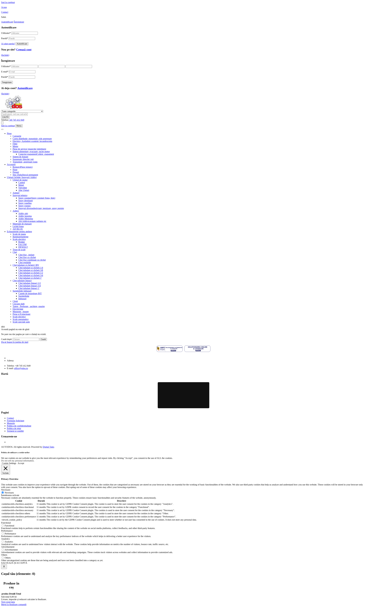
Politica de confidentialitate (19, 426)
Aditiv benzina (25, 216)
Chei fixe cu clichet (27, 257)
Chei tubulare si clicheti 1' (30, 278)
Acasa (4, 7)
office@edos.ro (21, 368)
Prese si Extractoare (21, 314)
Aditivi (16, 211)
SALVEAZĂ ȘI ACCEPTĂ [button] (14, 563)
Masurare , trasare (21, 311)
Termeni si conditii (15, 431)
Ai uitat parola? (8, 43)
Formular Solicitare (15, 420)
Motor (15, 146)
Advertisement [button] (7, 547)
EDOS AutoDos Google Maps (183, 395)
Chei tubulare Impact (22, 280)
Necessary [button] (5, 490)
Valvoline (22, 187)
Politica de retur (14, 428)
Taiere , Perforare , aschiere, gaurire (29, 306)
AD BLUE (18, 229)
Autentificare (7, 22)
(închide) (5, 55)
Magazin (11, 423)
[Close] (4, 566)
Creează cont (23, 49)
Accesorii (11, 164)
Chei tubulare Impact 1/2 (29, 283)
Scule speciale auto (21, 322)
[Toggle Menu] (2, 129)
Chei (15, 252)
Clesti (15, 301)
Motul (21, 185)
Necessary (9, 492)
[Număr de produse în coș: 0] (2, 122)
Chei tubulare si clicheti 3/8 (30, 270)
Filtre (15, 144)
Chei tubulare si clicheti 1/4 (30, 267)
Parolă (4, 38)
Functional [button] (6, 523)
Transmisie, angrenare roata (25, 162)
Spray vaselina (25, 203)
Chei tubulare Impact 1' (28, 288)
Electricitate (18, 309)
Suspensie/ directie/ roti (23, 159)
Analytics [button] (5, 539)
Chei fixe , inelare (26, 255)
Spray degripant (25, 200)
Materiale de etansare (22, 224)
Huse (15, 169)
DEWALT (23, 247)
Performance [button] (7, 531)
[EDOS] (13, 108)
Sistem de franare (20, 156)
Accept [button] (21, 463)
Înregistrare (19, 22)
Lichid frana (18, 226)
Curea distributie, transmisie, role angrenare (32, 138)
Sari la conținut (8, 2)
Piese (9, 133)
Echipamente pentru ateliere (19, 231)
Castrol (21, 182)
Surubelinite (23, 296)
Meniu (19, 126)
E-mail (4, 71)
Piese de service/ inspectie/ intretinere (29, 149)
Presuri (16, 172)
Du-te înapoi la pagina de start (14, 342)
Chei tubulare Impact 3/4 (29, 285)
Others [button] (4, 555)
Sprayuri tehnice (20, 195)
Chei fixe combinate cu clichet (32, 260)
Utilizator (6, 33)
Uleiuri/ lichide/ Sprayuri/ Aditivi (22, 177)
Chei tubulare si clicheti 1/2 (30, 273)
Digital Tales (48, 447)
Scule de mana (19, 234)
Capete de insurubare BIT (30, 293)
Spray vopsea (24, 205)
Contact (4, 12)
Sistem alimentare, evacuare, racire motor (31, 151)
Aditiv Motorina (25, 218)
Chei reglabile (24, 262)
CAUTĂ (5, 117)
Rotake (21, 242)
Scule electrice (19, 239)
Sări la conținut (8, 125)
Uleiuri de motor (20, 180)
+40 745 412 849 (16, 120)
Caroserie (17, 136)
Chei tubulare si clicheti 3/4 (30, 275)
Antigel (16, 193)
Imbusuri (22, 298)
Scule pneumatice (21, 319)
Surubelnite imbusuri (22, 291)
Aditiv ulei (23, 213)
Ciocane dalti (19, 304)
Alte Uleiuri (23, 190)
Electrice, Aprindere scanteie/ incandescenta (32, 141)
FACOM (22, 244)
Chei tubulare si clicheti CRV (26, 265)
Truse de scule (19, 249)
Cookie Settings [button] (9, 463)
